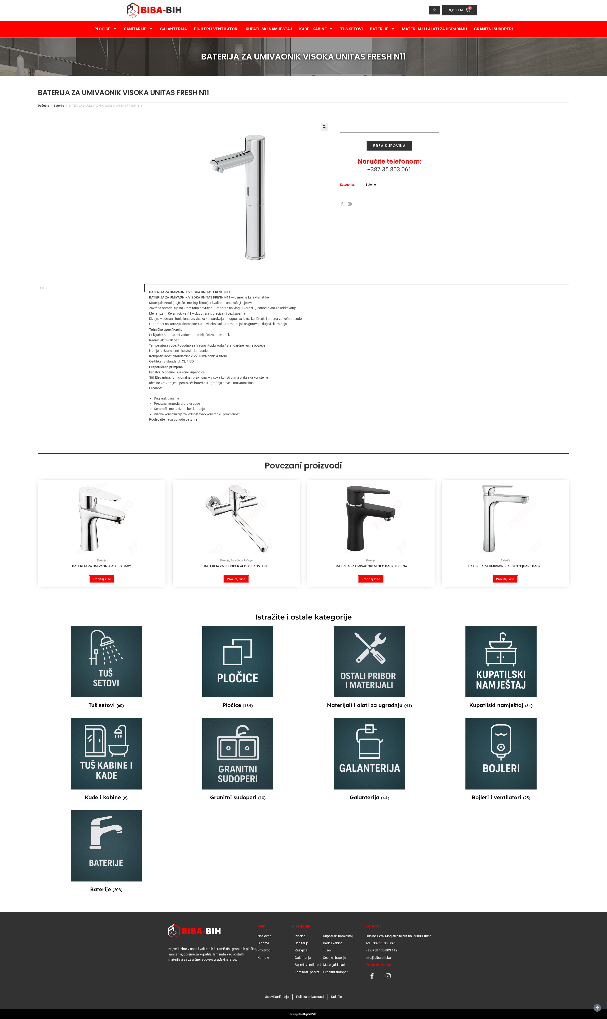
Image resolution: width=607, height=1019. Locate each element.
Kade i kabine (313, 29)
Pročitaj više (101, 579)
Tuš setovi (351, 29)
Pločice (102, 29)
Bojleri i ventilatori (216, 29)
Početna (43, 105)
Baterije (379, 29)
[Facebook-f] (342, 204)
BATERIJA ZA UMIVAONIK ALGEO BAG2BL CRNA (371, 566)
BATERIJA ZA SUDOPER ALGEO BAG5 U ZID (236, 566)
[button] (324, 127)
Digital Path (310, 1014)
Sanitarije (135, 29)
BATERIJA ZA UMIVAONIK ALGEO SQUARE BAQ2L (505, 566)
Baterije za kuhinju (241, 560)
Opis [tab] (44, 288)
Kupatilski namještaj (269, 29)
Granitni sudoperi (493, 29)
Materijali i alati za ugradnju (434, 29)
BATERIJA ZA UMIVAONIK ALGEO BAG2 (101, 566)
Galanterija (173, 29)
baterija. (192, 419)
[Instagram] (350, 204)
